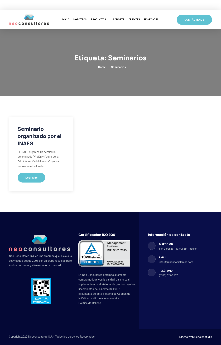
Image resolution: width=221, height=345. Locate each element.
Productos (98, 19)
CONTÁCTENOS (194, 19)
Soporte (118, 19)
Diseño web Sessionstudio (195, 337)
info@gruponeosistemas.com (176, 262)
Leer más (31, 177)
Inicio (65, 19)
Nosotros (80, 19)
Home (102, 67)
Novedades (151, 19)
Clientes (134, 19)
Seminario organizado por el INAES (40, 136)
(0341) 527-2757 (168, 275)
